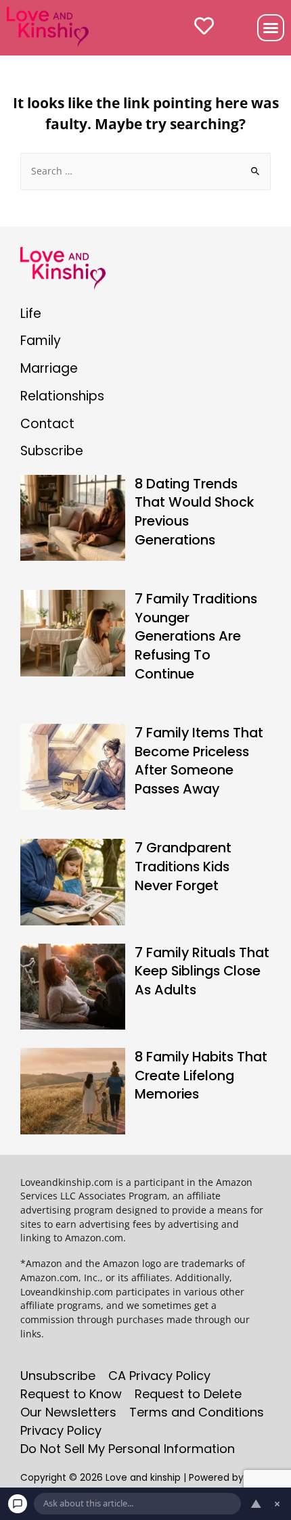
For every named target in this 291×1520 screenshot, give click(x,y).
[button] (270, 27)
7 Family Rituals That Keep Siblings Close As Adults (202, 971)
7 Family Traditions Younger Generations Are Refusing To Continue (196, 636)
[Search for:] (145, 170)
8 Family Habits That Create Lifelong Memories (201, 1075)
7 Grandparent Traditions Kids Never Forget (183, 866)
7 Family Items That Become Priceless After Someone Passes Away (199, 760)
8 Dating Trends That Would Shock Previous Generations (194, 511)
